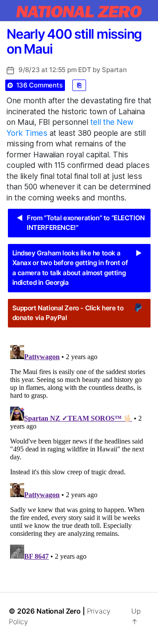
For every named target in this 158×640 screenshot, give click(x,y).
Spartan (114, 69)
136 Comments (39, 85)
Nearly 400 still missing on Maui (74, 41)
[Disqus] (79, 451)
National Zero (58, 611)
